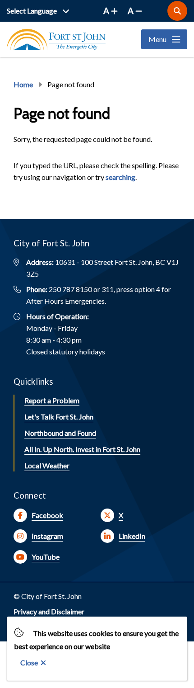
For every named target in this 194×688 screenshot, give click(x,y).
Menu (157, 39)
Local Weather (46, 465)
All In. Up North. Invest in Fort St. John (82, 449)
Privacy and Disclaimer (49, 611)
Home (23, 84)
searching (120, 177)
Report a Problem (51, 400)
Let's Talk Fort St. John (58, 416)
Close (29, 662)
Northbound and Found (60, 433)
